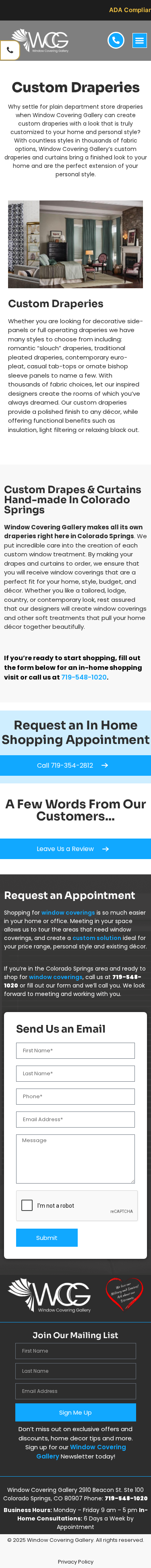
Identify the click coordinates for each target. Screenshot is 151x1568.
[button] (139, 40)
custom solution (96, 938)
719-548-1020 (84, 677)
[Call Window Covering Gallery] (10, 50)
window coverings (68, 913)
